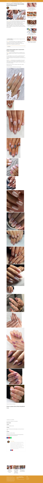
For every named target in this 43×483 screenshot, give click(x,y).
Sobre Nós (27, 479)
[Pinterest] (9, 438)
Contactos (27, 477)
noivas (10, 60)
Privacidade (27, 478)
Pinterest (20, 477)
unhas (8, 41)
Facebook (18, 477)
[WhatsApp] (11, 438)
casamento (8, 20)
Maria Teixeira (10, 7)
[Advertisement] (16, 33)
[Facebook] (7, 438)
